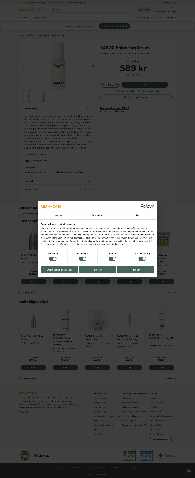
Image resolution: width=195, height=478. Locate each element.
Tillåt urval (97, 270)
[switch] (82, 259)
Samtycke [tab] (57, 215)
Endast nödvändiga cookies (59, 270)
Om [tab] (137, 215)
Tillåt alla (135, 270)
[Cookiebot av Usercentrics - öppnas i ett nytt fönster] (142, 206)
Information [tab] (97, 215)
